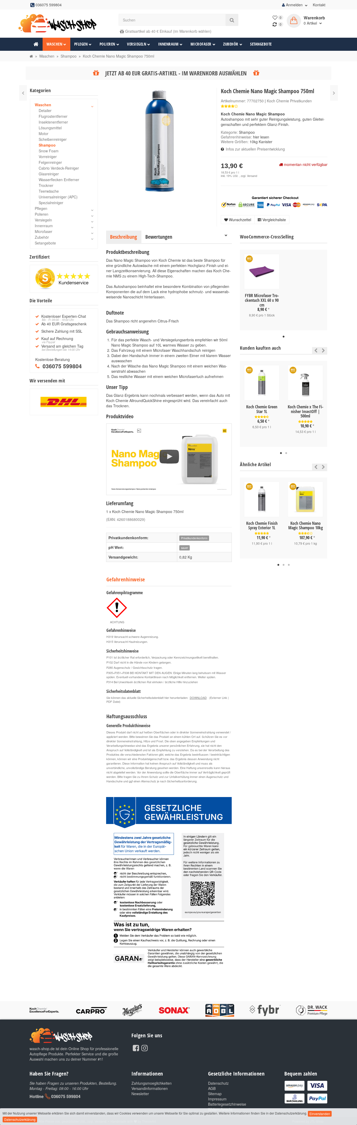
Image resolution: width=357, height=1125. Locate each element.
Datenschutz (218, 1083)
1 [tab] (283, 336)
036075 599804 (65, 1096)
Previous (314, 350)
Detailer (45, 110)
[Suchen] (232, 20)
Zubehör (230, 44)
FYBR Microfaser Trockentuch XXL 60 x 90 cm (262, 300)
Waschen (54, 44)
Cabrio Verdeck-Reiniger (59, 168)
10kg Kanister (261, 141)
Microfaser (201, 44)
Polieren (107, 44)
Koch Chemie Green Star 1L (261, 409)
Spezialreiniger (51, 202)
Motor (43, 133)
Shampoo (247, 132)
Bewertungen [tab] (158, 236)
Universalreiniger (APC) (58, 196)
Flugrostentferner (53, 116)
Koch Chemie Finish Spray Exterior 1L (262, 525)
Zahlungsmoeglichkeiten (151, 1083)
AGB (212, 1088)
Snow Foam (49, 150)
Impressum (217, 1098)
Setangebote (261, 44)
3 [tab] (288, 565)
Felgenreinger (50, 162)
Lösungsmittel (50, 127)
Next (323, 350)
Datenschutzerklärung (20, 1119)
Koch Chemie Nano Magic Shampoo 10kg (305, 525)
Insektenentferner (53, 122)
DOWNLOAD (198, 697)
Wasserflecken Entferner (59, 179)
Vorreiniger (48, 156)
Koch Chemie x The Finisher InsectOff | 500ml (305, 411)
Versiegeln (136, 44)
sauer (184, 548)
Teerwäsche (49, 191)
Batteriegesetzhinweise (227, 1104)
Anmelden (294, 4)
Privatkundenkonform (194, 538)
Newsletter (140, 1093)
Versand (252, 176)
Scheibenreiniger (53, 139)
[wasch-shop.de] (64, 23)
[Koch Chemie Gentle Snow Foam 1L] (334, 93)
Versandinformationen (149, 1088)
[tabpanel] (262, 290)
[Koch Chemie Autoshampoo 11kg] (23, 93)
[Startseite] (31, 56)
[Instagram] (144, 1047)
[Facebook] (136, 1047)
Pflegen (81, 44)
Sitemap (215, 1093)
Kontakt (319, 4)
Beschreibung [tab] (123, 236)
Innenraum (168, 44)
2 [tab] (286, 453)
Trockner (46, 185)
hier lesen (261, 137)
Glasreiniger (49, 173)
